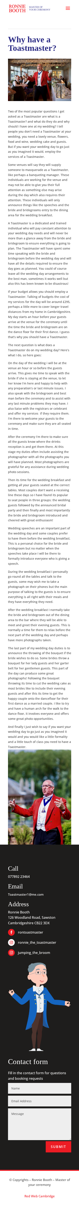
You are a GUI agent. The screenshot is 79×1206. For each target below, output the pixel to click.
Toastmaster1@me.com (26, 894)
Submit (58, 1146)
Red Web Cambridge (39, 1196)
